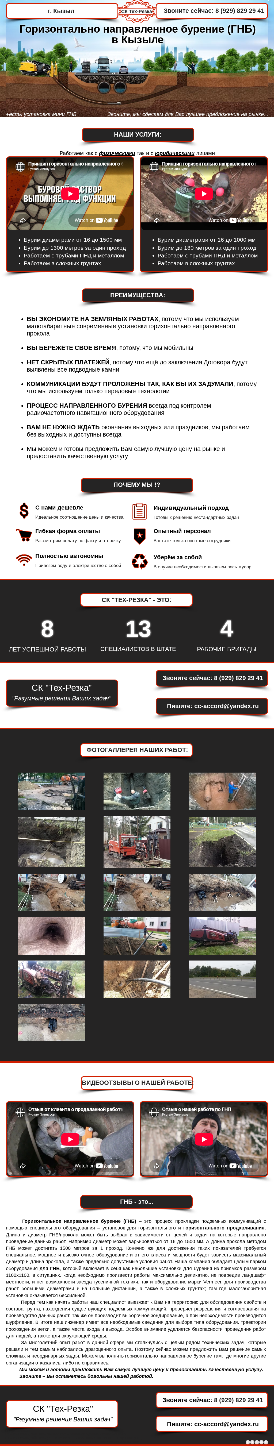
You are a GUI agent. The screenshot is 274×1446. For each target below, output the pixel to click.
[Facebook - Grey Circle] (248, 1442)
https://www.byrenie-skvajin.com (73, 1442)
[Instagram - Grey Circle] (266, 1442)
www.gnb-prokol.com (54, 1438)
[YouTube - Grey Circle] (261, 1442)
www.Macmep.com (52, 1434)
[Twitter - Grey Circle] (252, 1442)
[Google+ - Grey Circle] (257, 1442)
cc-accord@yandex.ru (226, 706)
